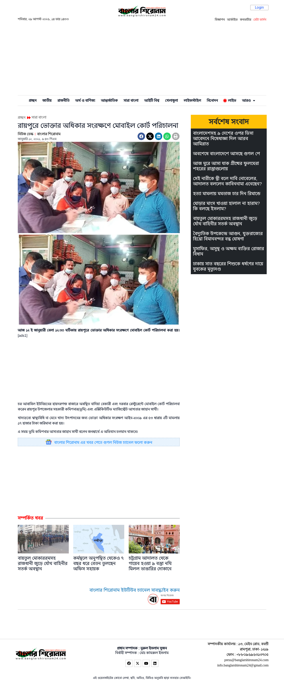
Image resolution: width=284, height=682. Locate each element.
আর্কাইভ (232, 20)
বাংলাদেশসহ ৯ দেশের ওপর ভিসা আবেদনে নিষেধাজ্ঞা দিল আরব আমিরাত (223, 139)
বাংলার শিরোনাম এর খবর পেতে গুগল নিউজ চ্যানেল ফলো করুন (103, 442)
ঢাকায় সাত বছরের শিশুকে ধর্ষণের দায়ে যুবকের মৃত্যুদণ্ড (228, 266)
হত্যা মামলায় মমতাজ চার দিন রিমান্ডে (226, 193)
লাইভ (231, 100)
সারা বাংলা (131, 100)
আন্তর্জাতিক (109, 100)
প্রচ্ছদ (33, 100)
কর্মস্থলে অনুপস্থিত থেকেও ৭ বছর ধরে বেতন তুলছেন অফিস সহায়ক (98, 563)
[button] (141, 136)
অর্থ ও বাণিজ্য (85, 100)
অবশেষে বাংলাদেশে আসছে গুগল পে (226, 154)
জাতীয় (47, 100)
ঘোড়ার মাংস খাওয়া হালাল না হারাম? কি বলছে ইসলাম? (226, 206)
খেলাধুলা (171, 100)
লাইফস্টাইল (192, 100)
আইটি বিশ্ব (151, 100)
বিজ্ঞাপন (220, 20)
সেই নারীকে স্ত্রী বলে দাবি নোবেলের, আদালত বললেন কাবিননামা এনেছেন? (227, 181)
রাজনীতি (63, 100)
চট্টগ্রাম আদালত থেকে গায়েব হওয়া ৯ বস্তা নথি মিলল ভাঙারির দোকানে (150, 563)
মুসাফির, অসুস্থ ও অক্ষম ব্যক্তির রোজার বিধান (228, 251)
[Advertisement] (142, 58)
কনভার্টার (245, 20)
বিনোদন (212, 100)
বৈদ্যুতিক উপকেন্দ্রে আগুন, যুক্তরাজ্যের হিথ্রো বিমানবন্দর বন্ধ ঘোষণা (228, 236)
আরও (246, 100)
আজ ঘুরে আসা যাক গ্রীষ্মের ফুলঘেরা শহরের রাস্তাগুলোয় (226, 166)
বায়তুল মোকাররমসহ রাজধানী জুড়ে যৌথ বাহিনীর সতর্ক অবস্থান (42, 563)
